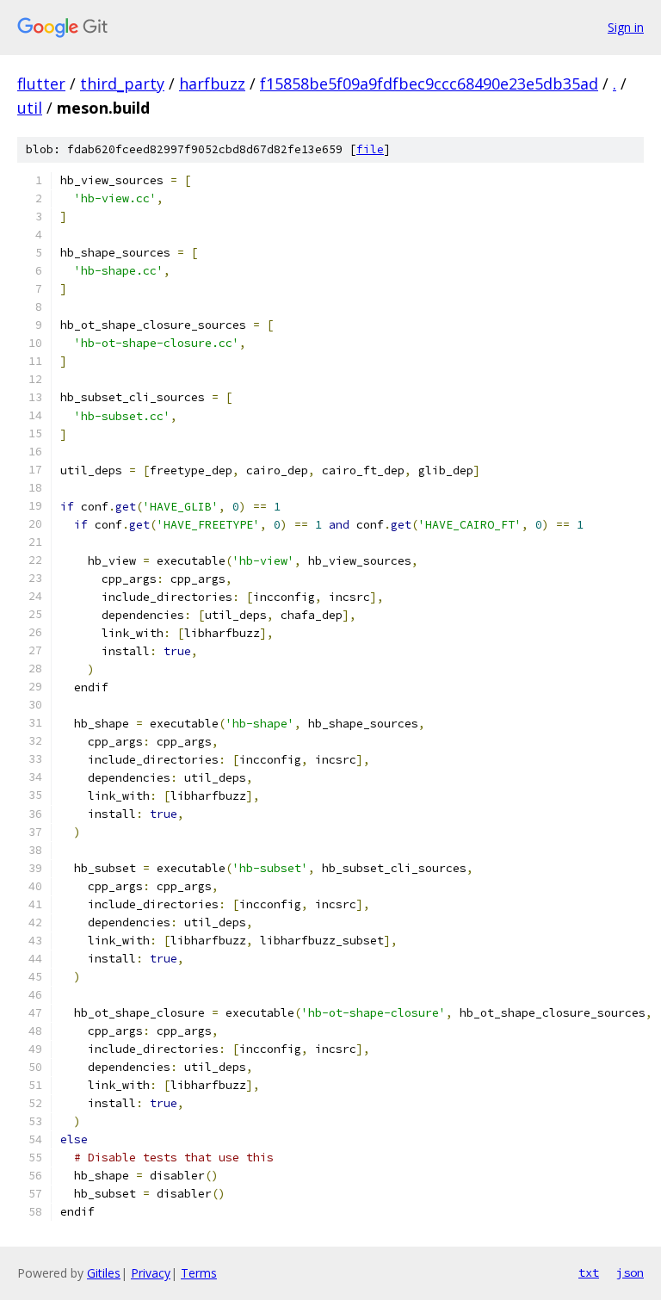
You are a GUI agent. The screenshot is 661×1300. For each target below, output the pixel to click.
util (29, 107)
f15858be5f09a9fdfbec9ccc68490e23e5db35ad (429, 83)
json (630, 1272)
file (370, 149)
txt (588, 1272)
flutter (41, 83)
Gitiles (103, 1273)
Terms (199, 1273)
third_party (122, 83)
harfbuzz (212, 83)
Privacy (150, 1273)
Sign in (626, 27)
